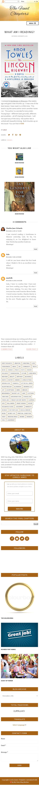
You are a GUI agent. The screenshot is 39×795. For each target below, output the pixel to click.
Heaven (29, 370)
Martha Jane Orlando (14, 228)
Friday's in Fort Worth (18, 400)
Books (9, 140)
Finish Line (5, 400)
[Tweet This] (9, 134)
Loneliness (32, 373)
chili (3, 420)
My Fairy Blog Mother (21, 782)
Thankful (15, 383)
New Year (5, 376)
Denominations (16, 396)
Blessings (28, 376)
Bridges (25, 390)
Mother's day (13, 410)
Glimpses (31, 400)
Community (26, 366)
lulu (7, 254)
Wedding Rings (13, 416)
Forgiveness (6, 366)
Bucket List (16, 393)
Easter (10, 380)
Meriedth (29, 406)
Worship (29, 416)
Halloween (10, 403)
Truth (34, 366)
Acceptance (10, 390)
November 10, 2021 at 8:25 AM (14, 280)
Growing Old (28, 386)
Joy (3, 390)
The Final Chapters (19, 11)
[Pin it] (20, 134)
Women (22, 416)
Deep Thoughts (7, 363)
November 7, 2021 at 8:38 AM (13, 257)
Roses (4, 413)
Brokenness (6, 393)
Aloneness (17, 386)
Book (4, 370)
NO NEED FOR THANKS (8, 649)
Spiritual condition (24, 413)
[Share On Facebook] (12, 134)
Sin (19, 366)
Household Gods (7, 406)
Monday (4, 410)
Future (24, 373)
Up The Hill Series (27, 383)
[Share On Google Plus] (16, 134)
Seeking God (6, 383)
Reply (35, 249)
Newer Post (7, 349)
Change (10, 370)
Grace (14, 366)
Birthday (20, 376)
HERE (22, 124)
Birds (18, 390)
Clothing (31, 393)
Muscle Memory (25, 410)
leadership (11, 420)
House (30, 403)
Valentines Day (7, 386)
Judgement (19, 406)
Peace (17, 370)
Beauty (12, 376)
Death (4, 380)
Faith (23, 370)
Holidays (5, 373)
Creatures (5, 396)
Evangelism (27, 396)
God (3, 403)
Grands (17, 380)
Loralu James (13, 780)
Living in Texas (27, 380)
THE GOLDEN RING (7, 618)
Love (33, 363)
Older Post (31, 349)
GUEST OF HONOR (7, 681)
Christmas (26, 363)
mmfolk (9, 278)
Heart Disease (21, 403)
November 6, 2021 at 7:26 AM (13, 231)
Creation (17, 363)
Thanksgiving (14, 373)
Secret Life (11, 413)
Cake (23, 393)
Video (4, 416)
